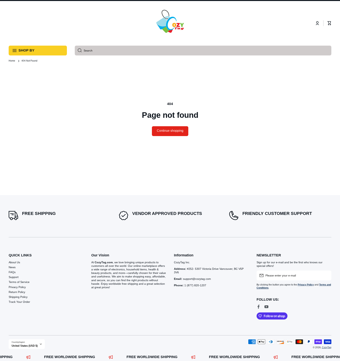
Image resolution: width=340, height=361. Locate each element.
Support (13, 277)
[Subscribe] (326, 275)
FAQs (12, 272)
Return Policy (17, 292)
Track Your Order (19, 301)
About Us (14, 262)
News (12, 267)
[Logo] (170, 23)
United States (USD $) (25, 345)
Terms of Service (19, 282)
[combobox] (203, 50)
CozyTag (326, 347)
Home (12, 60)
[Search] (78, 50)
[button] (329, 23)
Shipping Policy (18, 296)
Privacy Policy (17, 287)
